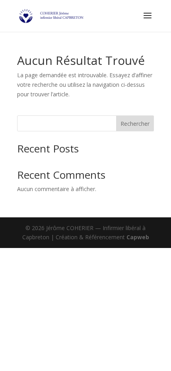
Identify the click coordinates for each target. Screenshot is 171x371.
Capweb (137, 237)
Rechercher (135, 123)
